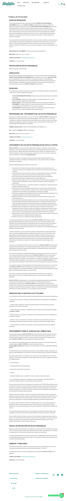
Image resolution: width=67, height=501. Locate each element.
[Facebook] (62, 475)
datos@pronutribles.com (27, 137)
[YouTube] (58, 475)
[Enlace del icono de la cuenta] (64, 4)
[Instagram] (54, 475)
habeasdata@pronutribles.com (28, 456)
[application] (40, 2)
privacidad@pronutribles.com (28, 57)
